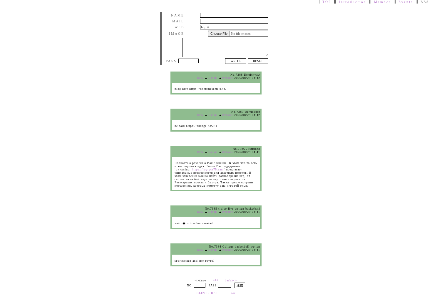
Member (382, 2)
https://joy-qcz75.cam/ (208, 169)
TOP (326, 2)
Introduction (352, 2)
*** (215, 280)
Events (405, 2)
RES (200, 77)
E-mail (212, 77)
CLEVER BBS (207, 293)
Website (227, 77)
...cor (231, 293)
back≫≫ (231, 280)
